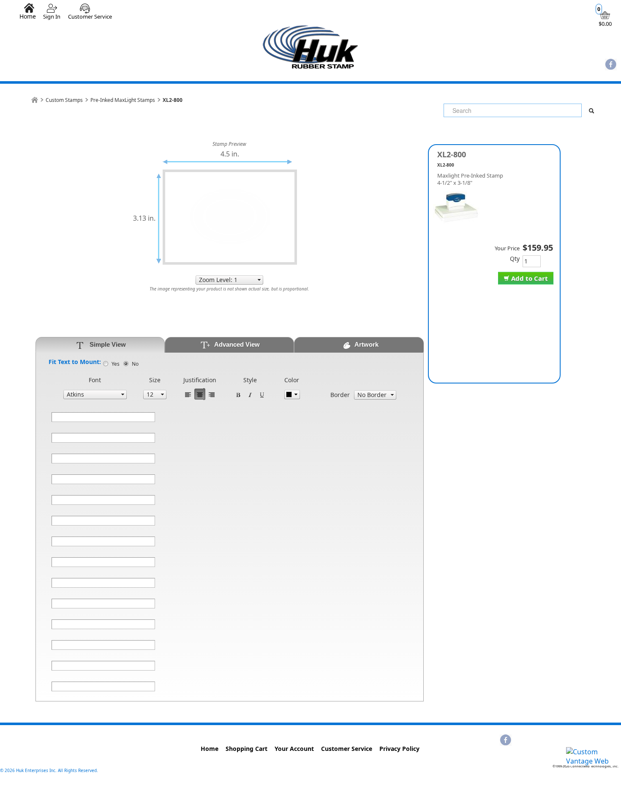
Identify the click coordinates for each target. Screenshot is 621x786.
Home (27, 16)
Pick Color (292, 394)
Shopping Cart (246, 749)
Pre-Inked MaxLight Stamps (122, 100)
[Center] (199, 394)
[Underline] (261, 394)
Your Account (294, 749)
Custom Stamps (64, 100)
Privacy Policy (399, 749)
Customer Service (90, 16)
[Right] (211, 394)
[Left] (187, 394)
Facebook (611, 65)
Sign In (51, 16)
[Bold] (238, 394)
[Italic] (250, 394)
